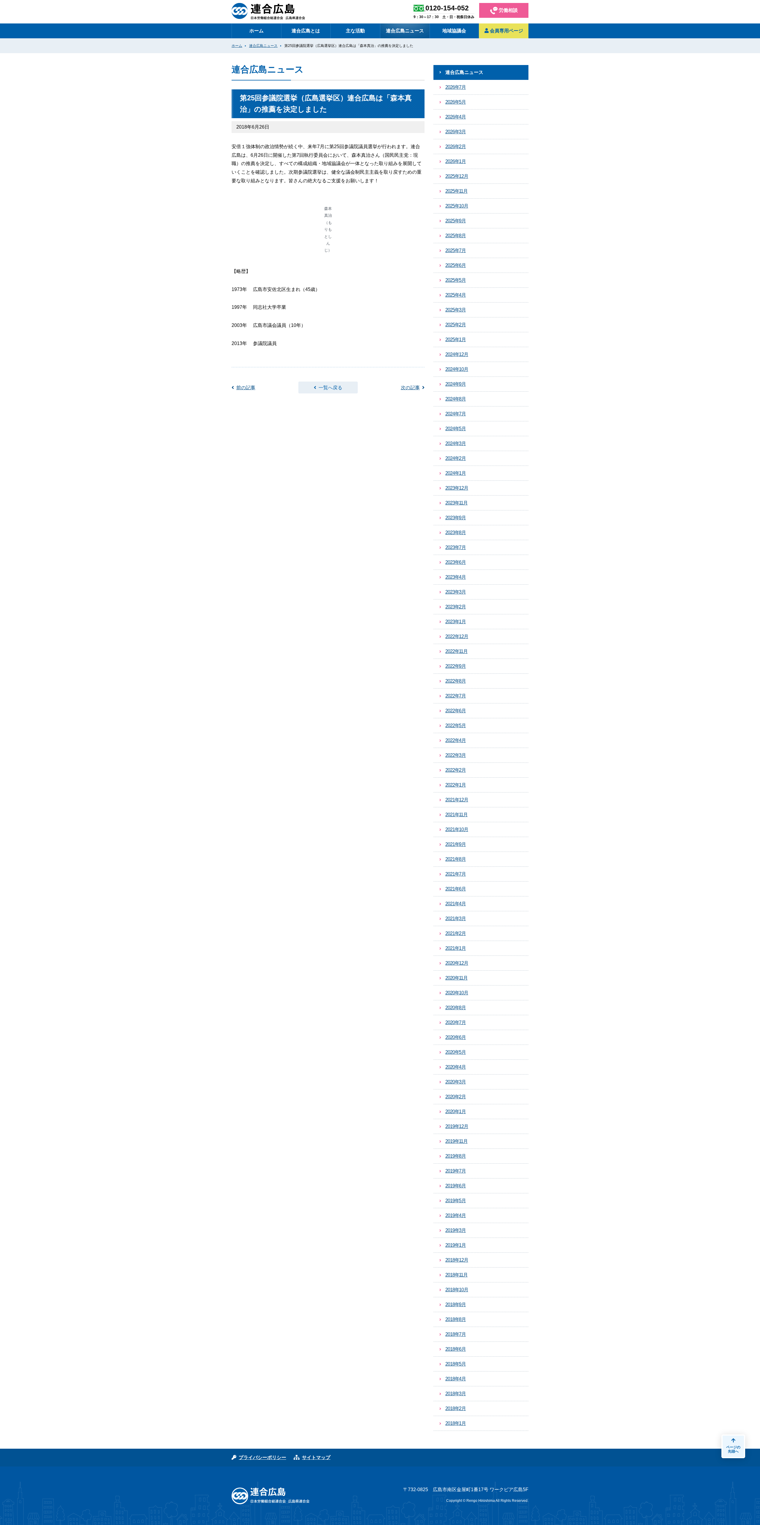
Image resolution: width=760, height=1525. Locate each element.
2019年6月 (455, 1185)
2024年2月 (455, 458)
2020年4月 (455, 1067)
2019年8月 (455, 1156)
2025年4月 (455, 295)
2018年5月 (455, 1363)
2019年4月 (455, 1215)
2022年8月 (455, 681)
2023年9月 (455, 517)
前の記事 (245, 387)
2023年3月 (455, 591)
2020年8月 (455, 1007)
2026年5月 (455, 102)
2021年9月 (455, 844)
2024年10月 (456, 369)
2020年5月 (455, 1052)
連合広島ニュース (405, 30)
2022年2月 (455, 770)
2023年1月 (455, 621)
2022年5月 (455, 725)
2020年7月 (455, 1022)
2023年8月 (455, 532)
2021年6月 (455, 888)
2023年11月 (456, 502)
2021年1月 (455, 948)
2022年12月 (456, 636)
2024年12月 (456, 354)
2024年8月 (455, 398)
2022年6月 (455, 710)
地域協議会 (454, 30)
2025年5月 (455, 280)
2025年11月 (456, 191)
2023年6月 (455, 562)
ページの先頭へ (733, 1449)
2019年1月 (455, 1245)
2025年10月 (456, 205)
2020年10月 (456, 992)
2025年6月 (455, 265)
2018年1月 (455, 1423)
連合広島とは (306, 30)
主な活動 (355, 30)
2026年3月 (455, 131)
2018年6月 (455, 1349)
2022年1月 (455, 784)
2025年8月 (455, 235)
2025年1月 (455, 339)
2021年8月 (455, 859)
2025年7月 (455, 250)
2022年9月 (455, 666)
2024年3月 (455, 443)
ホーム (256, 30)
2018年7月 (455, 1334)
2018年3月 (455, 1393)
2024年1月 (455, 473)
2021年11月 (456, 814)
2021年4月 (455, 903)
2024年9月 (455, 384)
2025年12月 (456, 176)
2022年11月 (456, 651)
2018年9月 (455, 1304)
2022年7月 (455, 695)
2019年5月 (455, 1200)
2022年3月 (455, 755)
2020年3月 (455, 1081)
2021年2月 (455, 933)
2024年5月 (455, 428)
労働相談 (508, 10)
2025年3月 (455, 309)
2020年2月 (455, 1096)
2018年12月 (456, 1260)
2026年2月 (455, 146)
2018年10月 (456, 1289)
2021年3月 (455, 918)
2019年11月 (456, 1141)
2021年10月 (456, 829)
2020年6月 (455, 1037)
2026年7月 (455, 87)
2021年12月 (456, 799)
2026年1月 (455, 161)
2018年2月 (455, 1408)
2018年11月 (456, 1274)
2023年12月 (456, 488)
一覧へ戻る (330, 387)
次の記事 (410, 387)
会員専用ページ (506, 30)
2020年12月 (456, 963)
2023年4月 (455, 577)
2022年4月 (455, 740)
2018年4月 (455, 1378)
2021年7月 (455, 874)
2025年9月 (455, 220)
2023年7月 (455, 547)
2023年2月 (455, 606)
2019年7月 (455, 1170)
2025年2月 (455, 324)
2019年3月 (455, 1230)
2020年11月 (456, 977)
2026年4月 (455, 116)
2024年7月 (455, 413)
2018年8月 (455, 1319)
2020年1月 (455, 1111)
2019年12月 (456, 1126)
